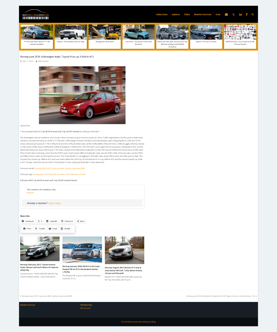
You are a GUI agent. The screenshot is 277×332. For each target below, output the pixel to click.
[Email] (226, 14)
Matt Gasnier (43, 61)
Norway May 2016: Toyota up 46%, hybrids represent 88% (60, 168)
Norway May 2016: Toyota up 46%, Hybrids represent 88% (47, 296)
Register (30, 192)
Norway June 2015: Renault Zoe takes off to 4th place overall (59, 174)
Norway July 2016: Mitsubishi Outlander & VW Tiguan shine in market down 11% (220, 296)
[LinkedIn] (240, 14)
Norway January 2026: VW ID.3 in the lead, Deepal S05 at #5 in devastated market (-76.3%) (81, 269)
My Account (85, 308)
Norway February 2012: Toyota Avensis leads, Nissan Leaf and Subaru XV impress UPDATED (39, 267)
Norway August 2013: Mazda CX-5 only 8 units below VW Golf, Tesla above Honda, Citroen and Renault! (123, 270)
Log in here (54, 203)
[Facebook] (247, 14)
